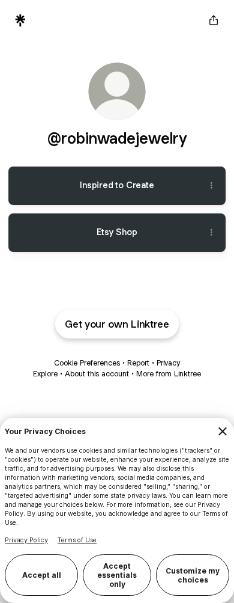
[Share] (211, 186)
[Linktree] (20, 20)
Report (138, 363)
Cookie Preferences (87, 363)
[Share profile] (214, 20)
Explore (45, 374)
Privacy (168, 363)
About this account (97, 374)
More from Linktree (168, 374)
